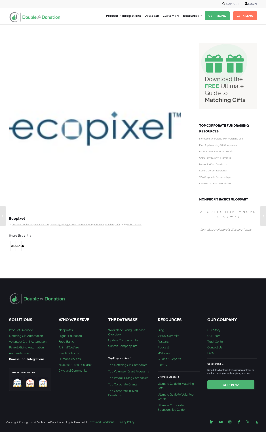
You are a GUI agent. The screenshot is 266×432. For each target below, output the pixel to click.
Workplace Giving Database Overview (126, 332)
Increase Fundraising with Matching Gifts (221, 138)
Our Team (214, 336)
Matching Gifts (112, 224)
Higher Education (70, 336)
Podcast (163, 347)
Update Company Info (123, 340)
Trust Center (215, 341)
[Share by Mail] (23, 246)
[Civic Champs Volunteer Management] (3, 216)
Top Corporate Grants (122, 384)
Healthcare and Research (75, 364)
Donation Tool (41, 224)
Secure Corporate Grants (213, 170)
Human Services (70, 359)
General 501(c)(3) (59, 224)
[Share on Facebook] (9, 246)
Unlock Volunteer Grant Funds (216, 151)
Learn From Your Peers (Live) (215, 183)
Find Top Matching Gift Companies (218, 145)
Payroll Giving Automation (26, 347)
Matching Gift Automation (26, 336)
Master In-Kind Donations (213, 164)
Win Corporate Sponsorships (215, 177)
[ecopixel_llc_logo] (95, 128)
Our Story (213, 330)
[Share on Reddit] (19, 246)
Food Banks (66, 341)
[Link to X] (248, 422)
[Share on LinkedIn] (17, 246)
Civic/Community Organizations (86, 224)
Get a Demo (231, 384)
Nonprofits (66, 330)
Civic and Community (73, 370)
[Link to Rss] (257, 422)
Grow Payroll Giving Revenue (215, 157)
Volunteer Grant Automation (28, 341)
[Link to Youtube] (220, 422)
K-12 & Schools (69, 353)
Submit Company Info (123, 346)
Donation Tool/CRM (22, 224)
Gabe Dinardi (134, 224)
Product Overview (21, 330)
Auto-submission (20, 353)
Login (252, 4)
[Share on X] (12, 246)
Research (164, 341)
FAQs (210, 353)
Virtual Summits (168, 336)
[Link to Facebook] (239, 422)
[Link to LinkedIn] (211, 422)
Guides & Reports (169, 359)
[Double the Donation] (35, 17)
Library (162, 364)
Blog (161, 330)
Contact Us (214, 347)
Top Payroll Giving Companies (128, 378)
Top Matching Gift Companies (127, 365)
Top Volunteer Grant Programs (128, 371)
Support (232, 4)
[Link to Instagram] (230, 422)
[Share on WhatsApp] (14, 246)
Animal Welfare (69, 347)
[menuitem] (231, 4)
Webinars (164, 353)
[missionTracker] (263, 216)
